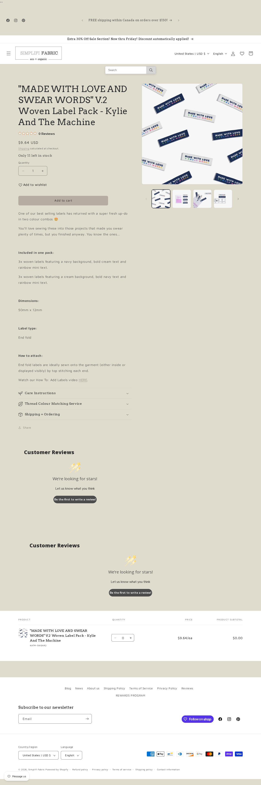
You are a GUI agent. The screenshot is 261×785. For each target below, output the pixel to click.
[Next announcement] (178, 20)
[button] (8, 53)
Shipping (23, 148)
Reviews (187, 688)
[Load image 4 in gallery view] (223, 199)
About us (93, 688)
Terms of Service (141, 688)
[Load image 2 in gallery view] (181, 199)
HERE (83, 380)
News (79, 688)
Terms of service (121, 769)
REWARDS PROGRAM (130, 695)
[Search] (151, 70)
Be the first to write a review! (75, 499)
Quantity (23, 162)
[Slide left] (146, 198)
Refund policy (80, 769)
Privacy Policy (167, 688)
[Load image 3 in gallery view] (202, 199)
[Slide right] (238, 198)
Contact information (168, 769)
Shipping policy (144, 769)
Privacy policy (100, 769)
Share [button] (27, 427)
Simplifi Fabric (36, 769)
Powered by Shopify (56, 769)
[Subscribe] (87, 719)
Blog (68, 688)
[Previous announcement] (82, 20)
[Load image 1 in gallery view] (161, 199)
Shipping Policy (114, 688)
